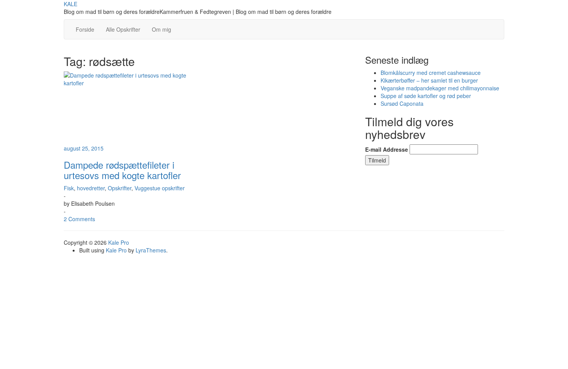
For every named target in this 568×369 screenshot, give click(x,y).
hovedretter (91, 188)
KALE (70, 4)
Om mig (161, 29)
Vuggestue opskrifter (159, 188)
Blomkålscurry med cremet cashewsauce (431, 72)
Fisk (69, 188)
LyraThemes (151, 250)
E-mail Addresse (386, 149)
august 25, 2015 (84, 148)
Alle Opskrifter (123, 29)
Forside (85, 29)
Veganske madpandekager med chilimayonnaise (440, 88)
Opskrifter (119, 188)
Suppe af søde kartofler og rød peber (426, 96)
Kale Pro (118, 242)
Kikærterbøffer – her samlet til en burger (429, 80)
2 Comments (79, 219)
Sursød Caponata (402, 103)
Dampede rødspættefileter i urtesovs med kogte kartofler (122, 169)
